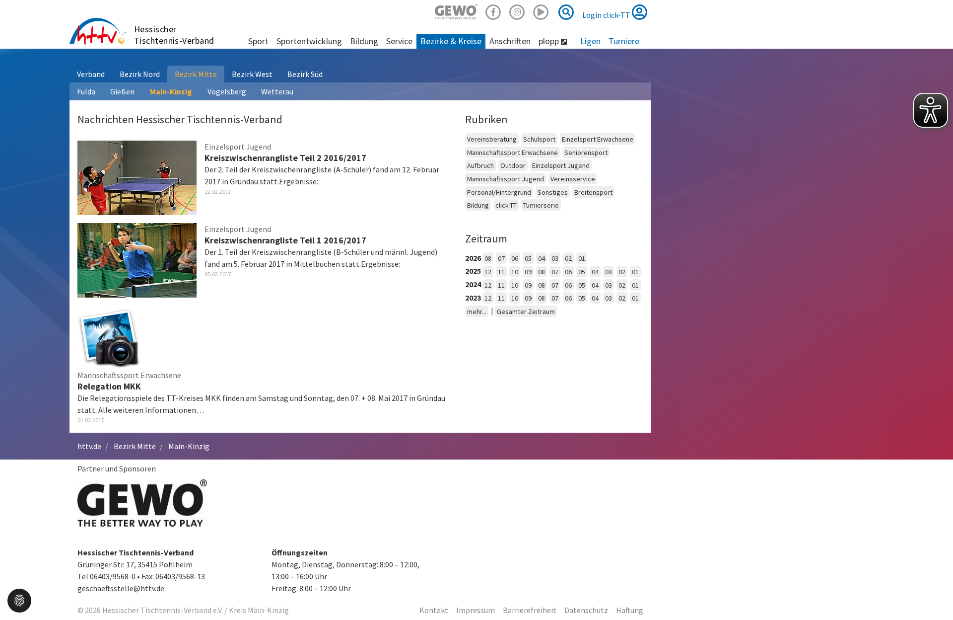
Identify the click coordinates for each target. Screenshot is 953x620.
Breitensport (593, 192)
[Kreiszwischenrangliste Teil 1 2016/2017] (137, 259)
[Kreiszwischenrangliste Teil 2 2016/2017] (137, 176)
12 (487, 271)
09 (528, 271)
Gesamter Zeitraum (526, 311)
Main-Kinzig (171, 91)
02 (568, 258)
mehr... (476, 311)
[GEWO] (456, 10)
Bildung (478, 205)
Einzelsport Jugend (561, 165)
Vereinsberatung (492, 139)
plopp (550, 41)
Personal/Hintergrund (499, 192)
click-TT (506, 205)
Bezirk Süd (305, 74)
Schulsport (539, 139)
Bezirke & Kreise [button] (450, 41)
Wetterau (277, 91)
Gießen (122, 91)
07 (501, 258)
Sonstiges (553, 192)
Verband (91, 74)
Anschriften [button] (510, 41)
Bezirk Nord (140, 74)
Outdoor (513, 165)
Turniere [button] (624, 41)
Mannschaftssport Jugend (505, 178)
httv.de (89, 446)
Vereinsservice (572, 178)
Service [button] (399, 41)
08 (487, 258)
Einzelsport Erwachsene (597, 139)
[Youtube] (541, 10)
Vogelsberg (226, 91)
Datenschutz (586, 610)
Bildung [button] (364, 41)
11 (501, 271)
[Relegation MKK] (109, 336)
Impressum (475, 610)
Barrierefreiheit (529, 610)
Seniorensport (586, 152)
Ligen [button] (590, 41)
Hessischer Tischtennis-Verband (174, 34)
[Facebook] (493, 10)
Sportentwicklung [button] (309, 41)
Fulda (86, 91)
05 (528, 258)
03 (554, 258)
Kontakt (433, 610)
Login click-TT (607, 15)
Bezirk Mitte (196, 74)
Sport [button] (258, 41)
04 (541, 258)
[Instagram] (517, 10)
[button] (19, 600)
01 (581, 258)
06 (514, 258)
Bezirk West (252, 74)
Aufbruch (480, 165)
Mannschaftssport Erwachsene (512, 152)
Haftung (629, 610)
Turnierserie (541, 205)
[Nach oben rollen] (933, 592)
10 (514, 271)
